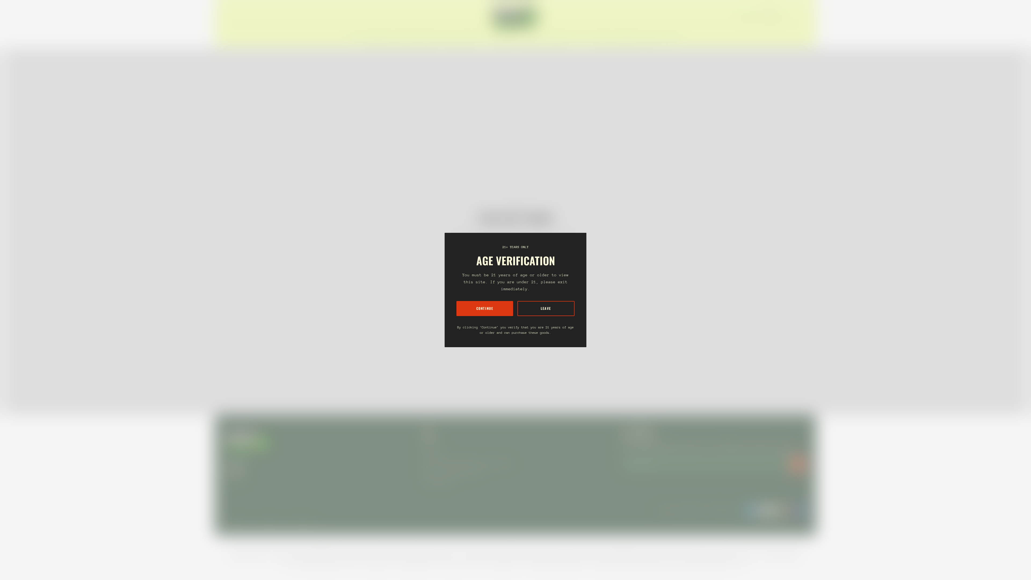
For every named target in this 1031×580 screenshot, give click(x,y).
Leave (546, 308)
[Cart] (805, 16)
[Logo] (515, 16)
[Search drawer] (792, 16)
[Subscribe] (797, 464)
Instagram (235, 478)
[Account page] (799, 16)
